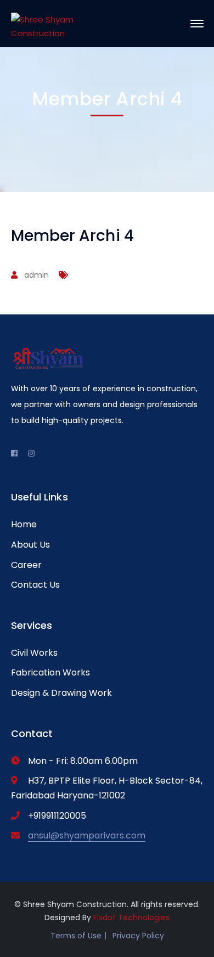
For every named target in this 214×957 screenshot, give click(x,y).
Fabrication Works (50, 672)
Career (26, 565)
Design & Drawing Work (61, 692)
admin (36, 274)
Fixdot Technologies (131, 917)
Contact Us (35, 584)
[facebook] (14, 453)
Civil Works (34, 652)
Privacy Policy (138, 935)
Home (24, 524)
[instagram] (31, 453)
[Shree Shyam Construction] (48, 23)
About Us (30, 544)
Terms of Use (76, 935)
